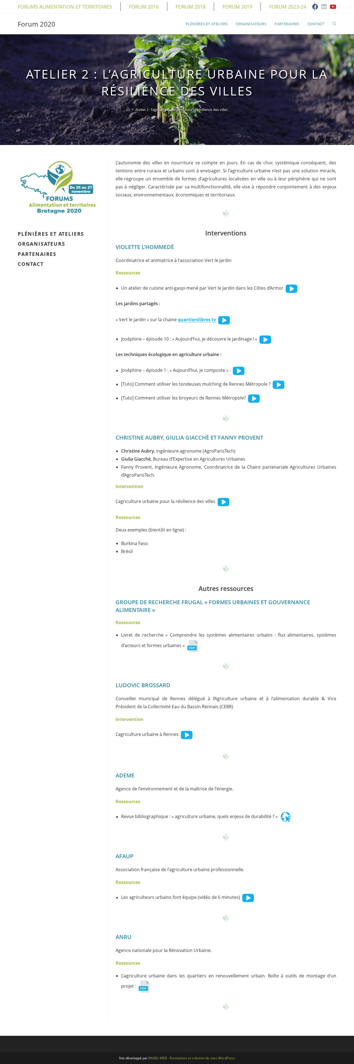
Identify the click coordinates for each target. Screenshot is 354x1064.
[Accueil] (128, 109)
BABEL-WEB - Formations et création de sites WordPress (192, 1058)
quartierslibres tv (197, 319)
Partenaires (37, 254)
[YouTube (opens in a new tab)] (332, 7)
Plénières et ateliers (51, 233)
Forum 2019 (237, 6)
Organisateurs (41, 243)
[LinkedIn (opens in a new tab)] (324, 7)
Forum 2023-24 (287, 6)
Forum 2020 (36, 23)
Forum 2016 (144, 6)
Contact (31, 264)
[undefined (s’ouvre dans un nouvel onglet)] (291, 288)
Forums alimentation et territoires (65, 6)
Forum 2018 (190, 6)
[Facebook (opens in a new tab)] (315, 7)
